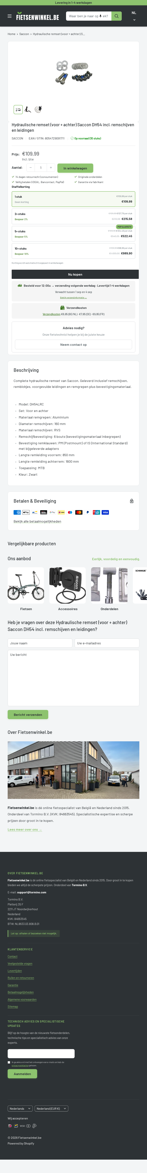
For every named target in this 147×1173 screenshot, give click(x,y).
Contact (12, 956)
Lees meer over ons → (25, 829)
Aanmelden (22, 1074)
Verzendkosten (51, 314)
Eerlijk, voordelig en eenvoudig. (116, 559)
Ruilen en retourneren (21, 977)
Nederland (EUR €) (48, 1108)
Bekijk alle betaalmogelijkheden (37, 521)
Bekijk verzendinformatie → (73, 297)
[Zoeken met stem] (100, 16)
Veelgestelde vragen (20, 963)
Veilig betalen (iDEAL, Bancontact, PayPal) (40, 182)
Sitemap (13, 1006)
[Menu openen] (9, 16)
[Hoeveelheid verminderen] (31, 168)
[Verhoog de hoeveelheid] (51, 168)
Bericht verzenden (28, 714)
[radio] (73, 199)
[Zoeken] (116, 16)
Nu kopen (75, 274)
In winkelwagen (75, 168)
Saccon (24, 34)
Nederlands (17, 1108)
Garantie (13, 985)
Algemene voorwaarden (22, 999)
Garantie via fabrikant (90, 182)
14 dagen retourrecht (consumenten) (37, 176)
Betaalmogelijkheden (21, 992)
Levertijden (15, 970)
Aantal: (17, 167)
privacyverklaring (20, 1065)
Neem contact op (73, 344)
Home (12, 34)
